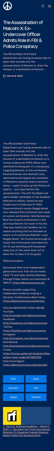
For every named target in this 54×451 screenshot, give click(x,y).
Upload (13, 397)
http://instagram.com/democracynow (25, 338)
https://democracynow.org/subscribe (25, 364)
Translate (36, 397)
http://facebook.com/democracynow (25, 323)
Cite (36, 388)
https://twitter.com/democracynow (24, 330)
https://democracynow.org (29, 282)
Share (36, 379)
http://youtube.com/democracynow (24, 315)
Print (13, 379)
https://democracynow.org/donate (24, 300)
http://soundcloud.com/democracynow (26, 345)
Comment (13, 388)
